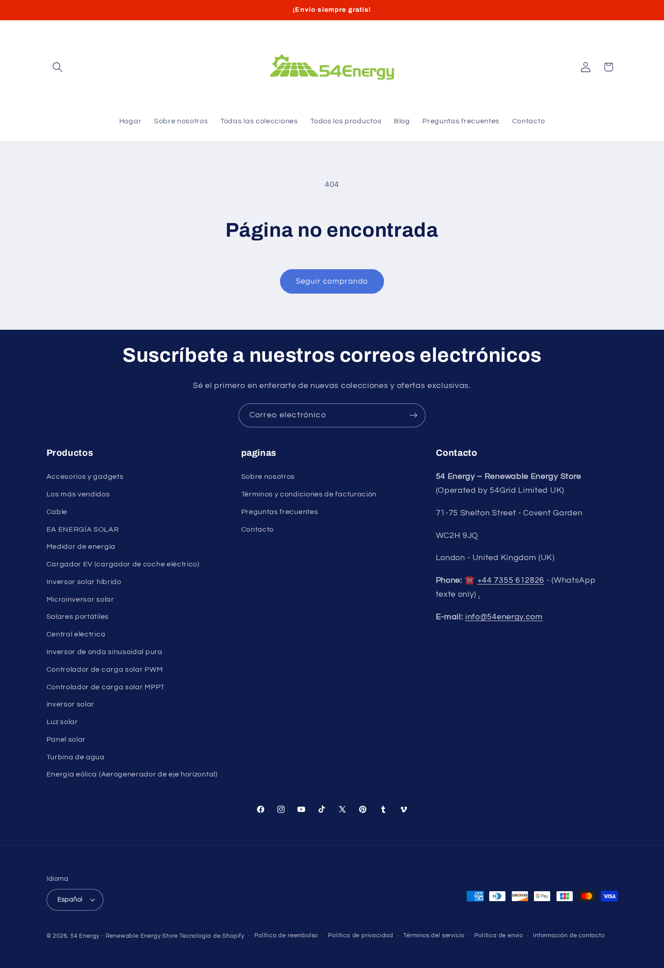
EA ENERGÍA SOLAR (83, 529)
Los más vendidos (78, 494)
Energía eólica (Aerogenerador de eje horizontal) (132, 774)
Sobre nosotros (268, 476)
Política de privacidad (360, 936)
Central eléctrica (76, 634)
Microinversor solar (80, 599)
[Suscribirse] (413, 415)
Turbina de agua (76, 757)
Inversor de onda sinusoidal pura (105, 651)
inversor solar (71, 704)
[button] (58, 67)
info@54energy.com (504, 617)
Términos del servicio (433, 936)
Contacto (257, 529)
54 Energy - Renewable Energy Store (124, 936)
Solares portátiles (78, 616)
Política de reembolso (286, 936)
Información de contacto (569, 936)
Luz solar (62, 721)
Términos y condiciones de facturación (309, 494)
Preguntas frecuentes (279, 511)
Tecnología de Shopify (211, 936)
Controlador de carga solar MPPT (106, 687)
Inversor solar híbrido (84, 581)
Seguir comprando (332, 281)
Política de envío (498, 936)
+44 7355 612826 (510, 580)
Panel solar (66, 739)
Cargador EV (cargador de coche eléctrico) (123, 564)
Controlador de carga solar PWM (105, 669)
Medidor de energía (81, 546)
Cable (57, 511)
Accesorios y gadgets (85, 476)
